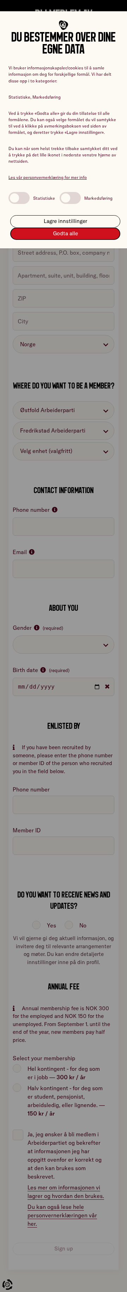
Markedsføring (98, 198)
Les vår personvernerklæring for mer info (47, 177)
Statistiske (44, 198)
